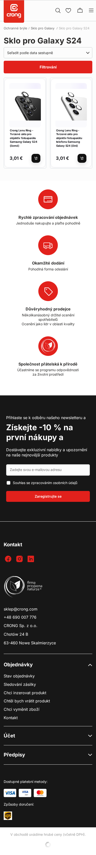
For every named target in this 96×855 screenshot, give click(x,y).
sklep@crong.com (20, 609)
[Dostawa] (8, 816)
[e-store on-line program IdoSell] (48, 845)
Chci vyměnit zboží (21, 709)
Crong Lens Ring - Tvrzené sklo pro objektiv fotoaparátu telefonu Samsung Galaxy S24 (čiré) (69, 138)
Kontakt (11, 718)
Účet (9, 736)
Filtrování (48, 67)
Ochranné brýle (15, 28)
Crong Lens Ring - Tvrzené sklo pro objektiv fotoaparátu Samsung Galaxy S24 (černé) (23, 138)
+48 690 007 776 (20, 617)
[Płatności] (10, 793)
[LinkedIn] (31, 559)
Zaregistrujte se (48, 496)
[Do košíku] (36, 158)
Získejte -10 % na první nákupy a (39, 432)
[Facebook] (9, 559)
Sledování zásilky (20, 684)
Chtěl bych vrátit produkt (27, 701)
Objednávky (18, 665)
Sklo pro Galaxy (43, 28)
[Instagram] (20, 559)
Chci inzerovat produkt (25, 693)
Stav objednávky (19, 676)
